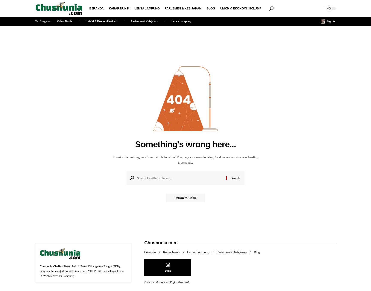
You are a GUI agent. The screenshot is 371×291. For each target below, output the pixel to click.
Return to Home (186, 198)
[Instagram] (167, 267)
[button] (271, 8)
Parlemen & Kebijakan (144, 21)
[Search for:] (180, 178)
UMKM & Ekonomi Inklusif (101, 21)
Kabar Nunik (64, 21)
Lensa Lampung (181, 21)
